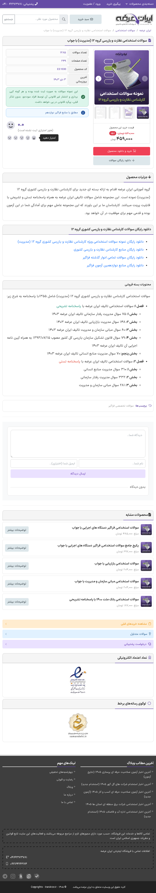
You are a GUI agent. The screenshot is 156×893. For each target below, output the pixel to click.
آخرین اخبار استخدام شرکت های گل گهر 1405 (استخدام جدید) (116, 784)
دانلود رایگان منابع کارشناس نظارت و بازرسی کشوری (109, 249)
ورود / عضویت (91, 4)
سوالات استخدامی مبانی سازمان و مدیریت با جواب (107, 581)
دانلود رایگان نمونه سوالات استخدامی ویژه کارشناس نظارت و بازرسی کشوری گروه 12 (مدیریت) (80, 241)
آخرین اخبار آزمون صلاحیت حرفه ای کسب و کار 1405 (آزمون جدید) (117, 794)
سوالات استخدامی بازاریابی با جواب (116, 563)
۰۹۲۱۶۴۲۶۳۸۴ (18, 864)
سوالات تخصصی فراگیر (121, 406)
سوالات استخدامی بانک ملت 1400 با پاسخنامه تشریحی (104, 599)
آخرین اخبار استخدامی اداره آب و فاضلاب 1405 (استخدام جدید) (119, 814)
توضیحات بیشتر (17, 530)
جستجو (8, 19)
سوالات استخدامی (125, 31)
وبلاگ (70, 787)
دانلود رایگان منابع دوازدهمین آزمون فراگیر (115, 265)
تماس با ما (67, 802)
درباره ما (68, 795)
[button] (98, 79)
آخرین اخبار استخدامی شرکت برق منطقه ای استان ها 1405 (118, 804)
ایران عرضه (145, 31)
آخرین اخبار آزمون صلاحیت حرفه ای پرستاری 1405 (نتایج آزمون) (119, 774)
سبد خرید (84, 19)
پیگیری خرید (113, 4)
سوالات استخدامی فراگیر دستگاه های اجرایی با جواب (105, 528)
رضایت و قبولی (64, 780)
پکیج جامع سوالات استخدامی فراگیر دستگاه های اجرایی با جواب (98, 545)
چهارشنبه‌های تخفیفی (61, 772)
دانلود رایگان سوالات (120, 160)
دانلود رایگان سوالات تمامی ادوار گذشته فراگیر (113, 257)
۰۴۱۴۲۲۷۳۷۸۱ (18, 857)
